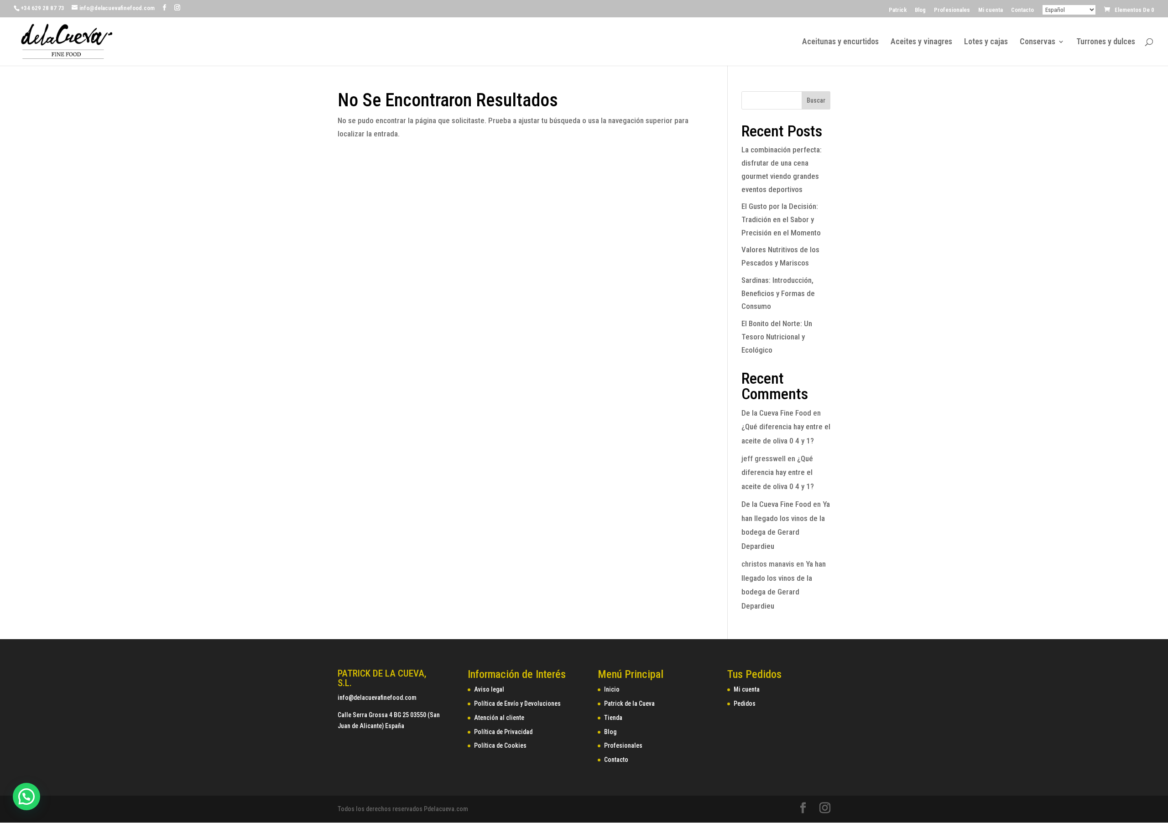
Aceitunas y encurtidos (840, 42)
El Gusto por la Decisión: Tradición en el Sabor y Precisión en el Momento (781, 219)
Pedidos (745, 703)
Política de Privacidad (503, 731)
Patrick (898, 10)
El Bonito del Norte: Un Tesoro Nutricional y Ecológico (776, 336)
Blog (920, 10)
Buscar (816, 100)
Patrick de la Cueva (629, 703)
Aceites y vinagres (921, 42)
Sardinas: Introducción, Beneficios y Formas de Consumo (778, 293)
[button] (26, 796)
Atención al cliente (499, 717)
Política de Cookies (500, 745)
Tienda (613, 717)
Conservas (1037, 42)
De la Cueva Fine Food (776, 412)
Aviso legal (489, 689)
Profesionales (952, 10)
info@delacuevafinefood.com (377, 697)
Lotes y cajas (986, 42)
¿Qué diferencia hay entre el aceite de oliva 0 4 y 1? (777, 472)
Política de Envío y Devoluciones (517, 703)
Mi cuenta (990, 10)
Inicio (612, 689)
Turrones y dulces (1105, 42)
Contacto (1022, 10)
